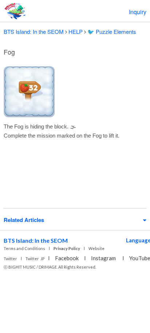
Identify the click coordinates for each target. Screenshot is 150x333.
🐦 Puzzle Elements (111, 31)
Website (96, 248)
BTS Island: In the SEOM (34, 31)
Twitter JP (34, 258)
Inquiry (137, 12)
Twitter (10, 258)
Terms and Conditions (24, 248)
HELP (75, 31)
